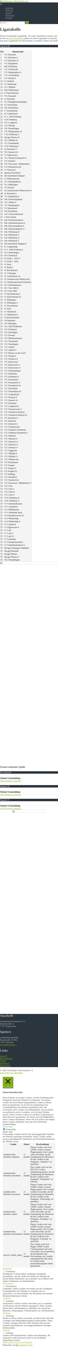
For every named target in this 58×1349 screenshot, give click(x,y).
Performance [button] (8, 1283)
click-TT (3, 1056)
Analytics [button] (7, 1298)
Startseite (9, 8)
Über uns (9, 10)
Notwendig (11, 1129)
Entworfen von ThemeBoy (11, 1073)
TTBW (3, 1061)
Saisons (8, 13)
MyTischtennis (6, 1058)
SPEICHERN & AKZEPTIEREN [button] (17, 1342)
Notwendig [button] (7, 1127)
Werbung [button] (7, 1313)
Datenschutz (5, 1066)
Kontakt (8, 18)
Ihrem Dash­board (16, 38)
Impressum (4, 1063)
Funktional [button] (7, 1269)
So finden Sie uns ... (8, 1045)
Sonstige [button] (6, 1330)
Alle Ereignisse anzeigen (10, 781)
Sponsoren (9, 15)
